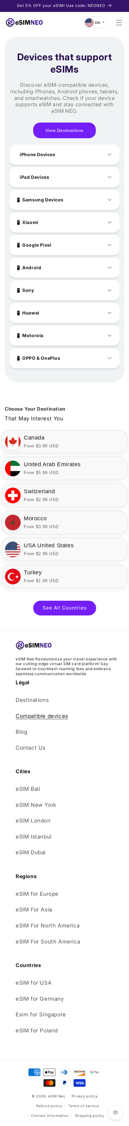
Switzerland (39, 491)
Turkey (33, 572)
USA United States (49, 545)
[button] (119, 23)
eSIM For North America (48, 925)
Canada (34, 438)
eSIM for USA (34, 983)
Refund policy (49, 1106)
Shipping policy (89, 1115)
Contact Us (31, 748)
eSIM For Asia (34, 909)
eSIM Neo (56, 1096)
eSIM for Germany (40, 999)
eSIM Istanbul (34, 837)
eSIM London (33, 820)
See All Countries (65, 608)
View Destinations (64, 130)
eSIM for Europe (37, 894)
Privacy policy (85, 1096)
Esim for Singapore (41, 1014)
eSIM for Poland (37, 1030)
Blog (21, 732)
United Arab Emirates (52, 464)
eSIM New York (36, 805)
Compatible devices (42, 716)
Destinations (32, 700)
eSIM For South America (48, 941)
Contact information (50, 1115)
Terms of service (83, 1106)
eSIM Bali (28, 789)
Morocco (35, 518)
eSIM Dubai (31, 852)
